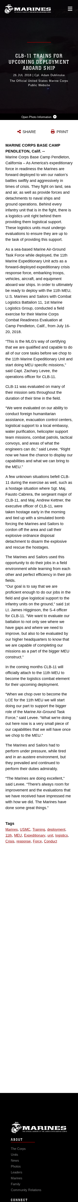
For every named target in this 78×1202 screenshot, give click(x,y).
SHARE (29, 132)
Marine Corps (39, 1127)
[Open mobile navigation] (70, 9)
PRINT (62, 132)
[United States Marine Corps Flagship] (27, 9)
